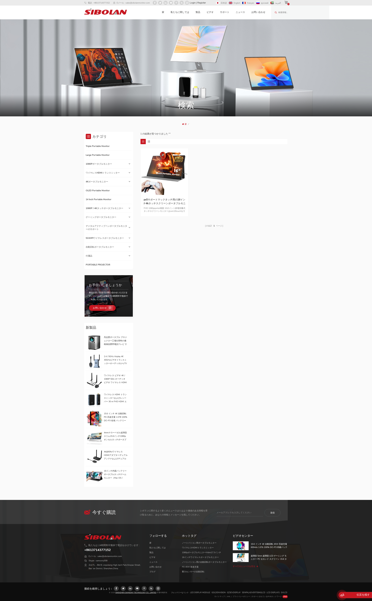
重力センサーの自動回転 (193, 571)
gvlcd (284, 592)
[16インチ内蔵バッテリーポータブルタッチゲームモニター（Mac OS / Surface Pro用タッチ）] (94, 476)
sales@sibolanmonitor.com (138, 2)
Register (201, 2)
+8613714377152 (101, 2)
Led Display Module (200, 592)
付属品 (89, 255)
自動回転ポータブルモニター (100, 247)
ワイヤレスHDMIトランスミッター (103, 172)
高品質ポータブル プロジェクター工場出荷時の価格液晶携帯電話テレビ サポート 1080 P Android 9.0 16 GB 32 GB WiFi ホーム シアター (115, 341)
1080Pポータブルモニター (99, 163)
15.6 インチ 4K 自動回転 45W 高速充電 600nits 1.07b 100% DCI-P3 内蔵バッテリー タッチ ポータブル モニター (269, 546)
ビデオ (210, 12)
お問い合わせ (258, 12)
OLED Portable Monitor (98, 190)
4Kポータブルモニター (97, 181)
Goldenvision (219, 592)
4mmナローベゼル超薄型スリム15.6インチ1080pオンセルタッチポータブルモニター (115, 436)
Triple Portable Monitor (98, 146)
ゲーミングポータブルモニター (101, 217)
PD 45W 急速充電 (190, 567)
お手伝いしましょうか (105, 285)
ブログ (152, 571)
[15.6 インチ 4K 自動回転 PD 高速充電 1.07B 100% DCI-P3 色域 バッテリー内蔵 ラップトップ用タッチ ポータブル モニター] (94, 418)
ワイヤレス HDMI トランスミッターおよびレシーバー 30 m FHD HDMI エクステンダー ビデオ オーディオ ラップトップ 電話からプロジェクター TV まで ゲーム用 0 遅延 (115, 398)
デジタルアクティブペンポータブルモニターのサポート (106, 228)
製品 (198, 12)
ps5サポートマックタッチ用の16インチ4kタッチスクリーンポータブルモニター (164, 201)
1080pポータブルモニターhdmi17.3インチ (201, 552)
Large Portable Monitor (98, 155)
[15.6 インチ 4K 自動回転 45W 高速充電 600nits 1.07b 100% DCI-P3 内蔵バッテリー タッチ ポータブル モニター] (241, 545)
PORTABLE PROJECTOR (98, 264)
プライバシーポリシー (241, 596)
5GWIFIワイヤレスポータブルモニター (105, 238)
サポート (224, 12)
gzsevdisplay (234, 592)
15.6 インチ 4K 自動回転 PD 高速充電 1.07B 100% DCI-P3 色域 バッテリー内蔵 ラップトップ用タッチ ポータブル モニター (115, 417)
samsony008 (101, 560)
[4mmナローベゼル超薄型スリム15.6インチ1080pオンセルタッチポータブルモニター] (94, 438)
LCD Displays (273, 592)
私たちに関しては (180, 12)
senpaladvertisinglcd (253, 592)
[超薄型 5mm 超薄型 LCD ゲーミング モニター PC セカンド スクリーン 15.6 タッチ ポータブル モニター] (241, 557)
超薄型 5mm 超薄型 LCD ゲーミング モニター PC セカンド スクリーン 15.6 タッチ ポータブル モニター (269, 557)
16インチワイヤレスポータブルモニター (200, 557)
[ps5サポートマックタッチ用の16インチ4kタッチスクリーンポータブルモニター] (164, 172)
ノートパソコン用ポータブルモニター (199, 543)
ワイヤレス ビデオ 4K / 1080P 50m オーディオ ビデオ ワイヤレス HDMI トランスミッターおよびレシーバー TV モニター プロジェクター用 (115, 379)
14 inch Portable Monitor (98, 199)
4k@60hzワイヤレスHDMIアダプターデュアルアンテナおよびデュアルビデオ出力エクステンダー (116, 455)
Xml (228, 596)
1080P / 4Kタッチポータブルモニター (104, 208)
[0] (286, 2)
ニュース (240, 12)
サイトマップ (219, 596)
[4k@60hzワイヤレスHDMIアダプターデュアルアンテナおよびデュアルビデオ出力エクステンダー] (94, 457)
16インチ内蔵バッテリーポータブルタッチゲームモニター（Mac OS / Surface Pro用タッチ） (115, 475)
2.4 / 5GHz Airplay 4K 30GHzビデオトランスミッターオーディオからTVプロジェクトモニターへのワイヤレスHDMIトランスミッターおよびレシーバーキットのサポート (116, 360)
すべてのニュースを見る (244, 566)
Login (193, 2)
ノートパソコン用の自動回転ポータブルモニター (204, 562)
